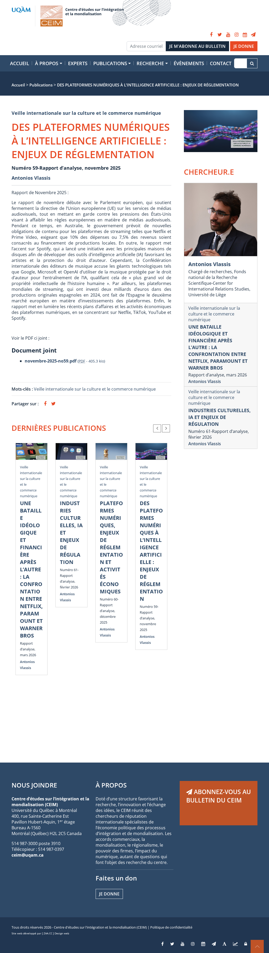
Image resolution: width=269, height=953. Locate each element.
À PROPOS (111, 785)
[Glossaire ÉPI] (224, 944)
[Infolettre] (253, 35)
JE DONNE (244, 46)
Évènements (189, 63)
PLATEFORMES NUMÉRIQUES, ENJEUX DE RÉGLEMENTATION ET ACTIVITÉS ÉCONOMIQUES (111, 547)
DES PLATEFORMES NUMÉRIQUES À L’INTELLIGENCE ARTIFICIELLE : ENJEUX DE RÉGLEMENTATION (151, 551)
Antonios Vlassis (31, 178)
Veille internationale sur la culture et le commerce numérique (86, 113)
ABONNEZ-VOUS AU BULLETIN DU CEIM (218, 796)
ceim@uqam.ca (28, 855)
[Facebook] (211, 35)
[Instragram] (193, 944)
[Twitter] (220, 35)
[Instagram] (236, 35)
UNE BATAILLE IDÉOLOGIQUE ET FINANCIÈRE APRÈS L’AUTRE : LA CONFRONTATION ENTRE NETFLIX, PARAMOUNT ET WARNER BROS (31, 569)
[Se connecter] (245, 944)
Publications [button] (110, 63)
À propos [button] (46, 63)
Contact (220, 63)
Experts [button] (77, 63)
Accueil (19, 63)
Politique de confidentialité (171, 927)
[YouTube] (228, 35)
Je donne (109, 894)
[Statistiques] (235, 944)
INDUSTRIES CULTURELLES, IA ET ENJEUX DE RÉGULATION (219, 417)
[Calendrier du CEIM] (245, 35)
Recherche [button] (150, 63)
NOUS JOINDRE (34, 785)
